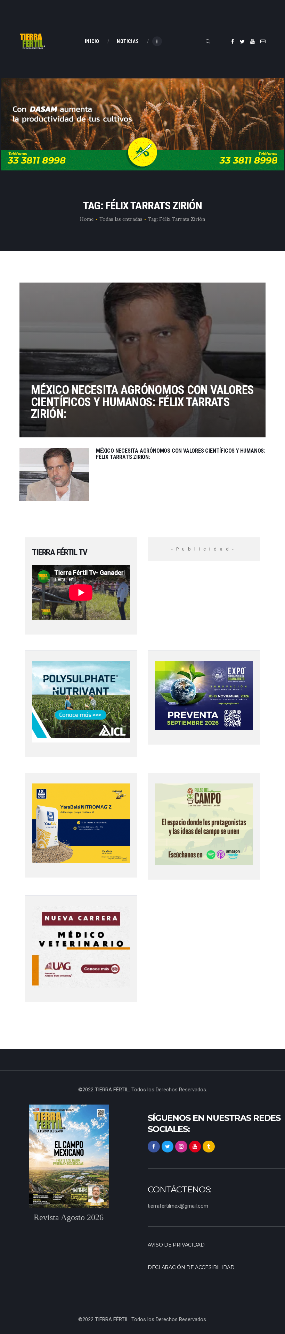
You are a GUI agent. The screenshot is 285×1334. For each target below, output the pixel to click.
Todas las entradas (120, 219)
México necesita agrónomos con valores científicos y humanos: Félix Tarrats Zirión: (142, 402)
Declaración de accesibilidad (191, 1267)
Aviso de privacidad (176, 1245)
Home (87, 219)
